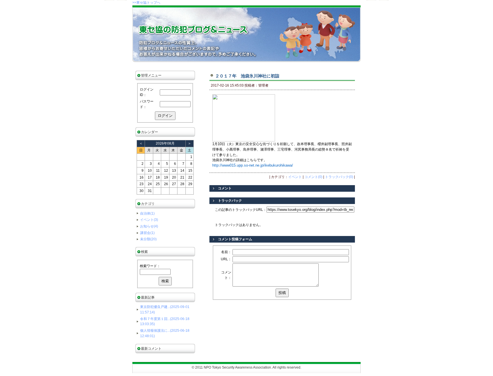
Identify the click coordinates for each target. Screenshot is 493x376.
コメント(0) (313, 177)
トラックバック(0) (339, 177)
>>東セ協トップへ (146, 3)
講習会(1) (147, 233)
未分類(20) (148, 239)
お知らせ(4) (149, 226)
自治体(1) (147, 213)
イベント (295, 177)
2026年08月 (165, 143)
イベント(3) (149, 220)
